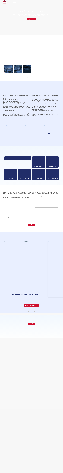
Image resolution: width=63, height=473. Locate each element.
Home (24, 2)
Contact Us (55, 2)
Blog (51, 2)
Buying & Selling (29, 2)
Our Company (46, 2)
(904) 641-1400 (7, 5)
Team (35, 2)
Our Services (40, 2)
